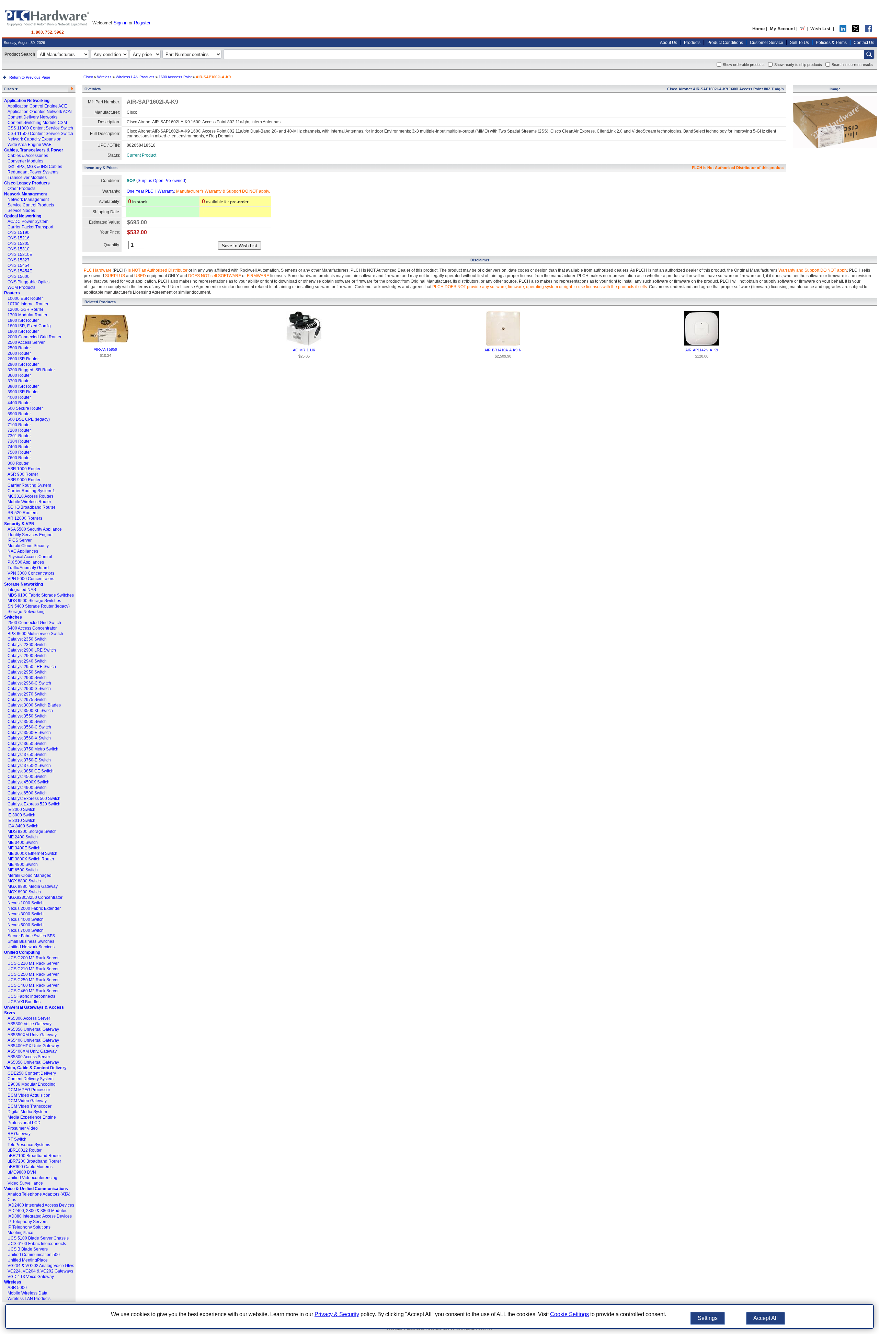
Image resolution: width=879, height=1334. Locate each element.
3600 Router (19, 375)
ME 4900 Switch (23, 864)
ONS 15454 (19, 265)
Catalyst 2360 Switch (27, 644)
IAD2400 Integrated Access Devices (41, 1205)
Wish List (820, 28)
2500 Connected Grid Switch (34, 622)
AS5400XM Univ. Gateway (32, 1051)
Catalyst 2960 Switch (27, 677)
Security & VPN (19, 523)
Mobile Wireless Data (27, 1293)
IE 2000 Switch (21, 809)
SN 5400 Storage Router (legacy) (39, 606)
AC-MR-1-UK (304, 350)
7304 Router (19, 441)
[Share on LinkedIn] (843, 30)
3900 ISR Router (23, 391)
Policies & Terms (831, 42)
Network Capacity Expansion (34, 139)
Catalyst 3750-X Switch (29, 765)
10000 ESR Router (25, 298)
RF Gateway (19, 1133)
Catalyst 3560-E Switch (29, 732)
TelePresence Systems (29, 1144)
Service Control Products (31, 205)
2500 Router (19, 348)
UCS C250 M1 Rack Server (33, 974)
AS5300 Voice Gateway (30, 1023)
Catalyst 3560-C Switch (29, 727)
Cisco (9, 89)
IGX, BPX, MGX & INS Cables (35, 166)
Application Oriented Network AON (40, 111)
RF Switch (17, 1139)
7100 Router (19, 424)
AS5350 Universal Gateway (33, 1029)
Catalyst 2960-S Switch (29, 688)
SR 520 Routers (22, 512)
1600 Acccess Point (175, 77)
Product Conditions (725, 42)
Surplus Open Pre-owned (161, 180)
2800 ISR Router (23, 359)
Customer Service (766, 42)
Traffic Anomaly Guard (28, 567)
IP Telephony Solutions (29, 1227)
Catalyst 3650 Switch (27, 743)
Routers (12, 293)
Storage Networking (23, 584)
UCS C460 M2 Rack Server (33, 990)
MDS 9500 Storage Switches (34, 600)
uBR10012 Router (25, 1150)
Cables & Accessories (28, 155)
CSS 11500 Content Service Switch (40, 133)
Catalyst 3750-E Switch (29, 760)
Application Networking (26, 100)
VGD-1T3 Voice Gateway (31, 1276)
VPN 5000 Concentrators (31, 578)
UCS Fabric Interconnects (31, 996)
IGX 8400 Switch (23, 826)
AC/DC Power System (28, 221)
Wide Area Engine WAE (30, 144)
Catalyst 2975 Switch (27, 699)
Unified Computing (22, 952)
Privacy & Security (337, 1314)
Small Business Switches (31, 941)
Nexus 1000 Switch (26, 903)
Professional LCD (24, 1122)
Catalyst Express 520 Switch (34, 804)
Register (142, 22)
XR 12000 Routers (25, 518)
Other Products (21, 188)
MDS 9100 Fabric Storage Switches (41, 595)
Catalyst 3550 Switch (27, 716)
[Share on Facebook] (868, 30)
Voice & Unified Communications (36, 1188)
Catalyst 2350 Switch (27, 639)
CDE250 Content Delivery (32, 1073)
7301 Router (19, 435)
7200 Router (19, 430)
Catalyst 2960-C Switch (29, 683)
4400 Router (19, 402)
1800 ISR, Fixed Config (29, 326)
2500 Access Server (26, 342)
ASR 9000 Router (24, 479)
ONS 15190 (19, 232)
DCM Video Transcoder (30, 1106)
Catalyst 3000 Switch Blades (34, 705)
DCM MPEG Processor (29, 1089)
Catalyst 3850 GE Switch (31, 771)
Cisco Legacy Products (27, 183)
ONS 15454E (20, 271)
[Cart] (802, 28)
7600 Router (19, 457)
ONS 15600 (19, 276)
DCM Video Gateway (27, 1100)
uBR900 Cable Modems (30, 1166)
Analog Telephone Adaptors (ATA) (39, 1194)
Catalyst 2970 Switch (27, 694)
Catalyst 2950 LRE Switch (32, 666)
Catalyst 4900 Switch (27, 787)
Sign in (120, 22)
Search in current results (852, 65)
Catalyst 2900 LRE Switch (32, 650)
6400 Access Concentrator (32, 628)
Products (692, 42)
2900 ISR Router (23, 364)
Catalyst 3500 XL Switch (30, 710)
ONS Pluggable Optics (28, 282)
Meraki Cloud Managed (30, 875)
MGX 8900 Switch (24, 892)
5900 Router (19, 413)
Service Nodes (21, 210)
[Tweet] (855, 30)
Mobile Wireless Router (29, 501)
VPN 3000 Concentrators (31, 573)
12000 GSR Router (25, 309)
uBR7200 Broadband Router (34, 1161)
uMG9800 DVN (22, 1172)
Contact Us (864, 42)
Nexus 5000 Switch (26, 925)
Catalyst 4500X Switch (28, 782)
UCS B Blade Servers (28, 1249)
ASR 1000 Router (24, 468)
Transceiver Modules (27, 177)
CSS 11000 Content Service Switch (40, 128)
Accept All (765, 1318)
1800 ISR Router (23, 320)
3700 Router (19, 380)
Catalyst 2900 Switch (27, 655)
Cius (12, 1199)
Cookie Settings (569, 1314)
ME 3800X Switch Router (31, 859)
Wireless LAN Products (29, 1298)
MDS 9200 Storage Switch (32, 831)
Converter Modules (25, 161)
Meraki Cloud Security (28, 545)
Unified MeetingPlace (28, 1260)
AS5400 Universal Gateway (33, 1040)
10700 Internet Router (28, 304)
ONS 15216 (19, 238)
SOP (131, 180)
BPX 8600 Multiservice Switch (35, 633)
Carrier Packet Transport (30, 227)
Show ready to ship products (798, 65)
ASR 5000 (17, 1287)
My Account (782, 28)
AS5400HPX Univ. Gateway (33, 1045)
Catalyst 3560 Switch (27, 721)
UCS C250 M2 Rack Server (33, 979)
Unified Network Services (31, 947)
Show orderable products (744, 65)
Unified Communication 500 (34, 1254)
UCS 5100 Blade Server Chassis (38, 1238)
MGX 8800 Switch (24, 881)
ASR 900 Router (23, 474)
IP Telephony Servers (27, 1221)
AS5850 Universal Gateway (33, 1062)
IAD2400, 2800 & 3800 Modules (37, 1210)
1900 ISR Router (23, 331)
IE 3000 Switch (21, 815)
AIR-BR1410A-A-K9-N (503, 350)
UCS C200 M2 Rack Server (33, 958)
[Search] (869, 54)
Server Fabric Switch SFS (31, 936)
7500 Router (19, 452)
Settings (708, 1318)
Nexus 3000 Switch (26, 914)
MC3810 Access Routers (31, 496)
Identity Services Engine (30, 534)
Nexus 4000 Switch (26, 919)
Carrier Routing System (29, 485)
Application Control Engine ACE (37, 106)
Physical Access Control (30, 556)
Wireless (12, 1282)
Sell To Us (799, 42)
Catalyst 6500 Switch (27, 793)
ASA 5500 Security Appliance (35, 529)
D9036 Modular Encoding (32, 1084)
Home (758, 28)
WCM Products (21, 287)
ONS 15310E (20, 254)
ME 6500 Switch (23, 870)
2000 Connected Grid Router (34, 337)
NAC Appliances (23, 551)
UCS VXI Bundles (24, 1001)
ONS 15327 (19, 260)
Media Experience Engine (32, 1117)
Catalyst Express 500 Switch (34, 798)
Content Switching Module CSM (37, 122)
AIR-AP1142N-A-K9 (701, 350)
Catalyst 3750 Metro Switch (33, 749)
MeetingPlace (20, 1232)
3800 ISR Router (23, 386)
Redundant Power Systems (33, 172)
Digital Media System (27, 1111)
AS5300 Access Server (29, 1018)
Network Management (25, 194)
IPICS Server (20, 540)
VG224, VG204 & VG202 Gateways (40, 1271)
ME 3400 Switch (23, 842)
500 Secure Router (25, 408)
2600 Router (19, 353)
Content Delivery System (31, 1078)
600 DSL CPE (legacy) (29, 419)
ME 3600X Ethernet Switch (32, 853)
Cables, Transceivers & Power (33, 150)
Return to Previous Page (28, 77)
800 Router (18, 463)
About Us (668, 42)
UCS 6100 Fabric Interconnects (37, 1243)
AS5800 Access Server (29, 1056)
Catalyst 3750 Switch (27, 754)
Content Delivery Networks (32, 117)
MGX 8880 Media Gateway (33, 886)
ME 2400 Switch (23, 837)
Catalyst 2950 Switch (27, 672)
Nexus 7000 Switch (26, 930)
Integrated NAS (22, 589)
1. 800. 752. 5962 (47, 32)
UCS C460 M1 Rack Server (33, 985)
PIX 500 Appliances (26, 562)
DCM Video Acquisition (29, 1095)
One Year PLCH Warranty (150, 191)
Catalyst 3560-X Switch (29, 738)
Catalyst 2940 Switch (27, 661)
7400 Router (19, 446)
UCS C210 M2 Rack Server (33, 968)
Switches (13, 617)
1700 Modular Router (27, 315)
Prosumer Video (23, 1128)
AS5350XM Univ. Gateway (32, 1034)
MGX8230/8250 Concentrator (35, 897)
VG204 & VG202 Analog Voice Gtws (41, 1265)
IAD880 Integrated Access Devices (40, 1216)
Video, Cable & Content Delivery (35, 1067)
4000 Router (19, 397)
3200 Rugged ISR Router (31, 370)
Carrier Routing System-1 (31, 490)
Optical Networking (22, 216)
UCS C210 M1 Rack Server (33, 963)
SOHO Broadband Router (31, 507)
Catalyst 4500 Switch (27, 776)
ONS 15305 (19, 243)
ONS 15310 (19, 249)
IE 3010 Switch (21, 820)
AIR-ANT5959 (105, 349)
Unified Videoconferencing (32, 1177)
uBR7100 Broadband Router (34, 1155)
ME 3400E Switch (24, 848)
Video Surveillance (25, 1183)
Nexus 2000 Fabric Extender (34, 908)
